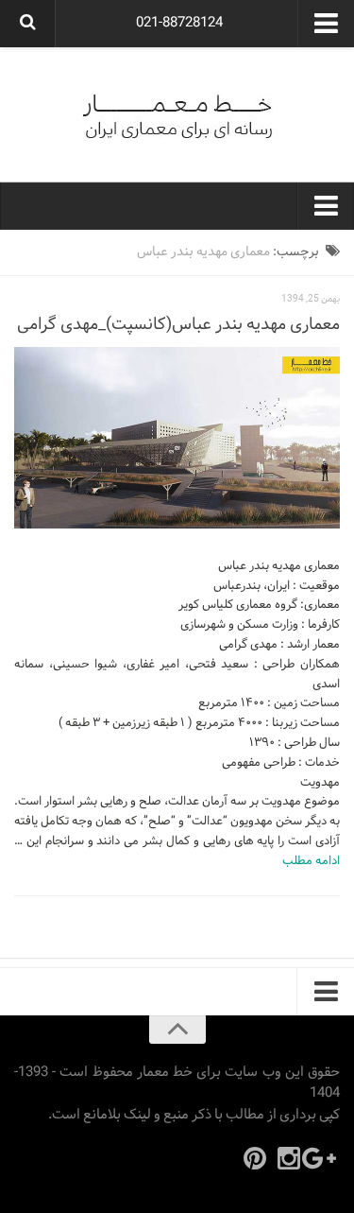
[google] (323, 1158)
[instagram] (289, 1158)
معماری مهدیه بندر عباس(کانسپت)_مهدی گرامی (178, 324)
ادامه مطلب (311, 861)
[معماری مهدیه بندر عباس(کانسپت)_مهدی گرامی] (177, 438)
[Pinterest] (255, 1158)
